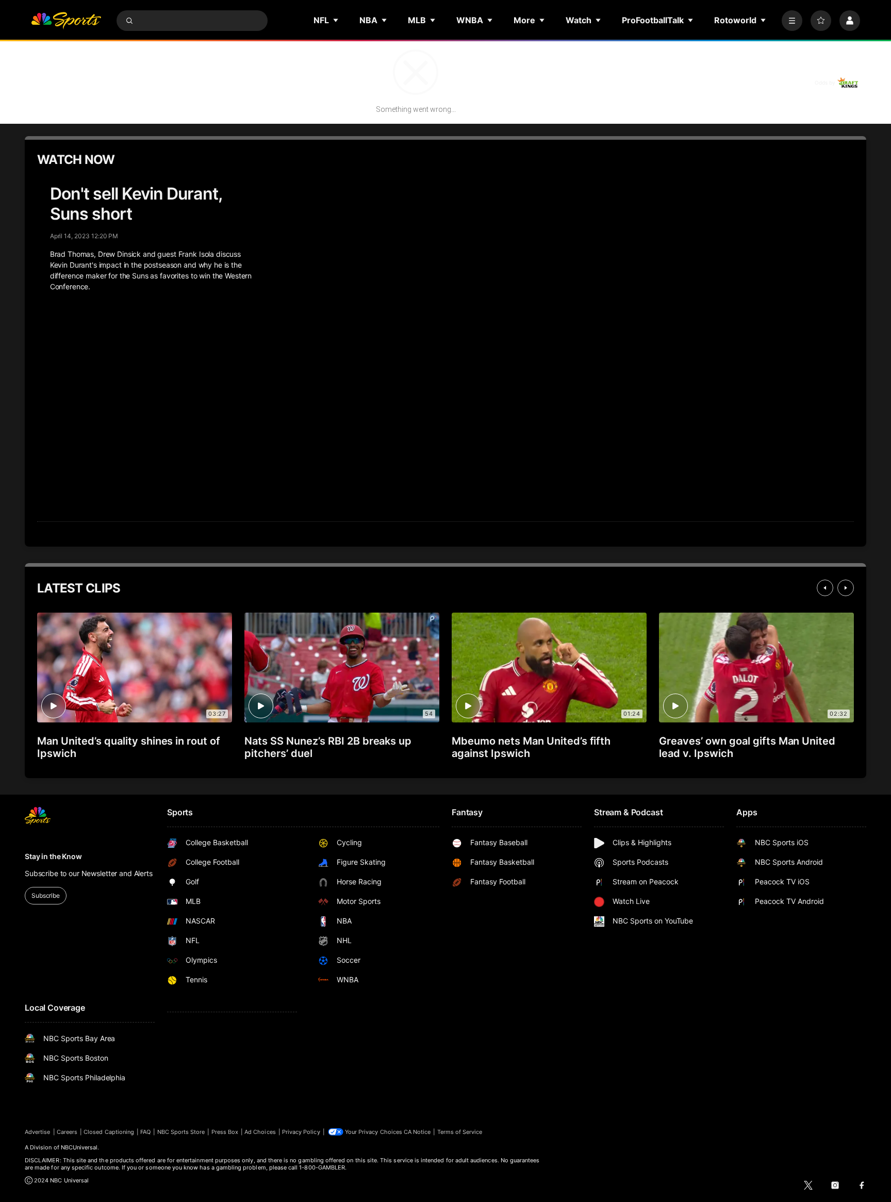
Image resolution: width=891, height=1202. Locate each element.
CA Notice (417, 1131)
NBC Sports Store (181, 1131)
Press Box (225, 1131)
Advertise (38, 1131)
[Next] (845, 588)
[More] (792, 20)
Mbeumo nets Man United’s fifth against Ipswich (531, 747)
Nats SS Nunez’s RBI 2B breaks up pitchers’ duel (327, 747)
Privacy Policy (301, 1131)
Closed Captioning (109, 1131)
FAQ (145, 1131)
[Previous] (825, 588)
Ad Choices (260, 1131)
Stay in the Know (53, 856)
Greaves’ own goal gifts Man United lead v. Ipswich (747, 747)
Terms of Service (460, 1131)
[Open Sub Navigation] (336, 20)
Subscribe (45, 895)
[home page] (66, 20)
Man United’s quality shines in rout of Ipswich (128, 747)
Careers (67, 1131)
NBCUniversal (79, 1147)
